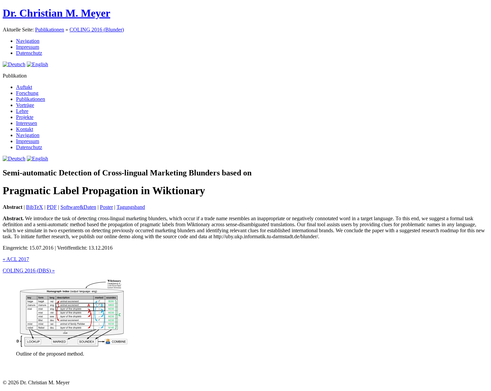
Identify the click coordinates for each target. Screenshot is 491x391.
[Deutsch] (14, 64)
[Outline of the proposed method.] (72, 348)
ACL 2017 (16, 259)
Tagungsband (131, 207)
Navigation (27, 41)
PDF (52, 207)
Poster (106, 207)
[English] (37, 64)
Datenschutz (29, 53)
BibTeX (34, 207)
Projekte (24, 117)
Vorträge (25, 105)
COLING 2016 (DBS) (29, 270)
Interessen (26, 123)
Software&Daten (78, 207)
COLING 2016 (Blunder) (96, 29)
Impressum (27, 47)
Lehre (22, 111)
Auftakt (24, 87)
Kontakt (24, 129)
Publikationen (49, 29)
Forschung (27, 93)
